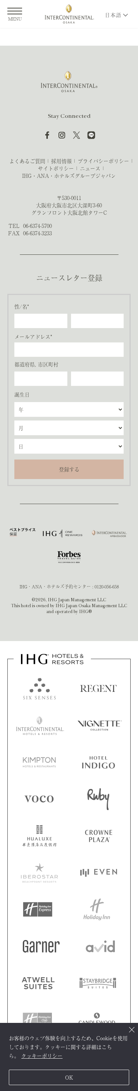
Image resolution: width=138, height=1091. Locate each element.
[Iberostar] (39, 873)
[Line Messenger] (91, 135)
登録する (69, 469)
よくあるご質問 (27, 161)
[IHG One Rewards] (63, 533)
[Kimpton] (39, 762)
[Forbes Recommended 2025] (69, 557)
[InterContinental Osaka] (69, 14)
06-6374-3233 (37, 233)
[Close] (131, 1029)
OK (69, 1077)
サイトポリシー (56, 168)
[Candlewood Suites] (96, 1020)
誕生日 (22, 394)
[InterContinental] (40, 725)
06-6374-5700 (37, 225)
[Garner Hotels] (41, 946)
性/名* (21, 306)
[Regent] (98, 689)
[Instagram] (61, 135)
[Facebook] (47, 135)
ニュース (90, 168)
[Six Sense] (39, 689)
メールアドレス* (33, 336)
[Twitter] (76, 135)
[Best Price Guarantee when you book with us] (23, 533)
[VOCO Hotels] (38, 799)
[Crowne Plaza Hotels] (98, 836)
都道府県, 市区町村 (36, 364)
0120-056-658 (107, 586)
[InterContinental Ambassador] (108, 533)
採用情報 (61, 161)
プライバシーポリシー (103, 161)
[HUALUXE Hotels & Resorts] (39, 836)
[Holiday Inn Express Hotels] (37, 909)
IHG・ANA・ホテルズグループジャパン (69, 175)
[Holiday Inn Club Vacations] (37, 1020)
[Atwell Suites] (38, 983)
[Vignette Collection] (100, 725)
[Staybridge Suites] (97, 983)
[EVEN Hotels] (98, 873)
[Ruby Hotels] (98, 799)
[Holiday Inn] (96, 909)
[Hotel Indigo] (98, 762)
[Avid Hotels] (100, 946)
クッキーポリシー (42, 1055)
